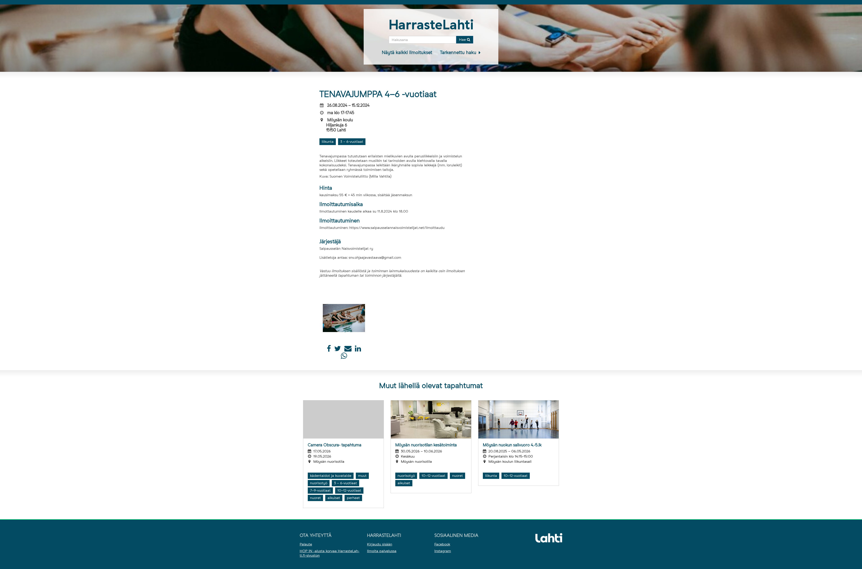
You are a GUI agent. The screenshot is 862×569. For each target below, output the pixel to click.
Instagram (442, 551)
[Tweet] (337, 350)
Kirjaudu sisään (379, 544)
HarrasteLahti (431, 24)
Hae (463, 39)
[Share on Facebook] (329, 350)
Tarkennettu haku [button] (459, 52)
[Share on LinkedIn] (358, 350)
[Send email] (348, 350)
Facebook (442, 544)
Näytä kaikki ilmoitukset (407, 52)
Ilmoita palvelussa (381, 551)
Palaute (306, 544)
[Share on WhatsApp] (344, 357)
